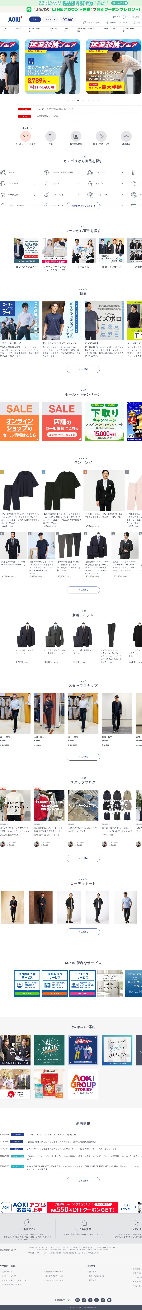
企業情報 (91, 1266)
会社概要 (92, 1272)
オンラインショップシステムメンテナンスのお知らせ (51, 1134)
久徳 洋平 (11, 843)
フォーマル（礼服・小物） (85, 30)
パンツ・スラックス (35, 30)
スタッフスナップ (94, 23)
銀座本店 (10, 845)
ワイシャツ (53, 30)
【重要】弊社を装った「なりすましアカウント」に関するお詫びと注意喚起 (61, 1142)
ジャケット (17, 30)
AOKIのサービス (7, 1266)
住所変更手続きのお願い (48, 116)
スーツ (5, 30)
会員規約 (136, 1269)
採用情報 (92, 1280)
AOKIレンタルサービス (54, 1280)
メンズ (35, 19)
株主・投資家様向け (97, 1276)
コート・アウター (109, 30)
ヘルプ (117, 17)
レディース (50, 19)
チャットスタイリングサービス (14, 1280)
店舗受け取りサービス (54, 1272)
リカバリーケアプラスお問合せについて (55, 109)
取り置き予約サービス (54, 1276)
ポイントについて (9, 1276)
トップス (66, 30)
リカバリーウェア (129, 30)
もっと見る (83, 369)
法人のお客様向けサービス (12, 1285)
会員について (7, 1272)
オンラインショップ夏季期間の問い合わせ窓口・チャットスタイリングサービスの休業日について (72, 1149)
